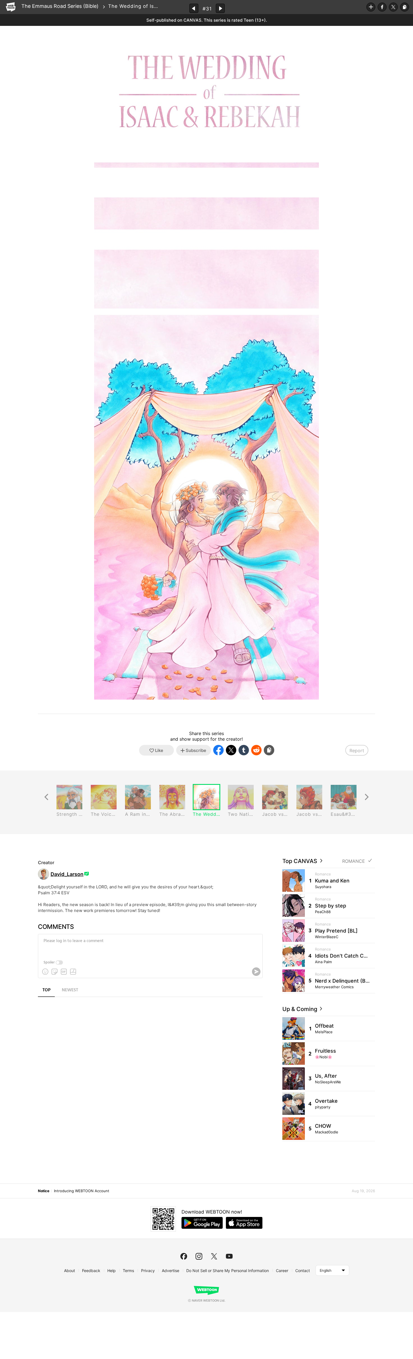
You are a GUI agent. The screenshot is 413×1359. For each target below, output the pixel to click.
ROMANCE (353, 861)
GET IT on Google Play (202, 1223)
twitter (214, 1256)
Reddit (256, 750)
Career (282, 1270)
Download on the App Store (244, 1223)
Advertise (170, 1270)
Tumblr (244, 750)
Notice (43, 1191)
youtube (229, 1256)
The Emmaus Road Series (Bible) (60, 6)
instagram (199, 1256)
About (69, 1270)
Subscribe (370, 7)
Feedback (91, 1270)
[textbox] (149, 945)
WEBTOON (11, 7)
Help (111, 1270)
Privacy (148, 1270)
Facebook (382, 7)
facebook (184, 1256)
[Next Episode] (220, 8)
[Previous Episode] (193, 8)
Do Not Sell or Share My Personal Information (227, 1270)
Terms (128, 1270)
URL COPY (404, 7)
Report (357, 750)
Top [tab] (46, 990)
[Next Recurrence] (367, 797)
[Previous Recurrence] (46, 797)
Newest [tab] (70, 990)
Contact (302, 1270)
